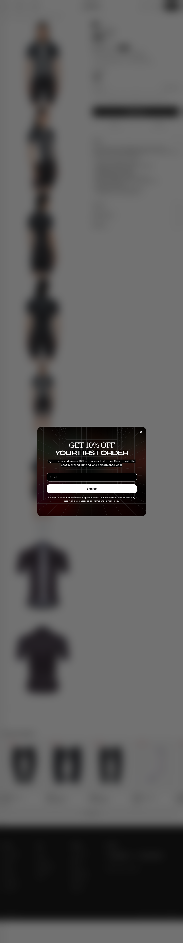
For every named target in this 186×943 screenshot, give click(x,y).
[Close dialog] (140, 432)
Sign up (92, 488)
